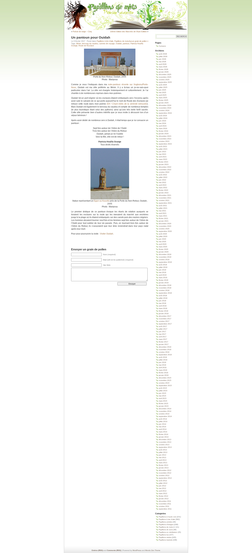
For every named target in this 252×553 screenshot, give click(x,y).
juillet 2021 (163, 208)
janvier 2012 (164, 499)
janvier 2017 (164, 344)
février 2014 (163, 434)
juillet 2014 (163, 421)
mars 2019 (163, 277)
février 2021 (163, 218)
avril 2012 (162, 491)
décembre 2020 (165, 223)
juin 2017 (162, 331)
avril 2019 (162, 275)
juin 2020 (162, 239)
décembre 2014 (165, 409)
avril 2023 (162, 157)
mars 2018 (163, 308)
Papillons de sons (166, 530)
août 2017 (163, 326)
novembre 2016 (165, 349)
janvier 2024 (164, 134)
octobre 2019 (164, 259)
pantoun (126, 43)
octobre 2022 (164, 172)
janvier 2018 (164, 313)
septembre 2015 (165, 385)
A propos (162, 46)
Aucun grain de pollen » (138, 41)
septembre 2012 (165, 478)
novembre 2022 (165, 170)
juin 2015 (162, 393)
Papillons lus (164, 535)
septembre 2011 (165, 509)
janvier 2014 (164, 437)
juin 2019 (162, 270)
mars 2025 (163, 98)
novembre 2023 (165, 139)
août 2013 (163, 450)
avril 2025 (162, 95)
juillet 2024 (163, 118)
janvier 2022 (164, 193)
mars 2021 (163, 216)
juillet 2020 (163, 236)
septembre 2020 (165, 231)
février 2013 (163, 465)
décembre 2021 (165, 195)
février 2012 (163, 496)
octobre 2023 (164, 141)
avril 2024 (162, 126)
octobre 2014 (164, 414)
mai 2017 (162, 334)
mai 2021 (162, 211)
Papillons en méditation (168, 532)
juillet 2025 (163, 87)
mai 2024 (162, 123)
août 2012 (163, 481)
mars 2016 (163, 370)
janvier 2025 (164, 103)
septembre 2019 (165, 262)
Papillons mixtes (165, 537)
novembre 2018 (165, 288)
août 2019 (163, 265)
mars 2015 (163, 401)
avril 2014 (162, 429)
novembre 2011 (165, 504)
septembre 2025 (165, 82)
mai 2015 (162, 396)
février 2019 (163, 280)
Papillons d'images (166, 524)
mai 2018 (162, 303)
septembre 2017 (165, 324)
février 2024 (163, 131)
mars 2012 (163, 493)
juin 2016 (162, 362)
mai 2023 (162, 154)
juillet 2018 (163, 298)
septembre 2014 (165, 416)
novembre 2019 (165, 257)
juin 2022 (162, 180)
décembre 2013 (165, 439)
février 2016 (163, 373)
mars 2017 (163, 339)
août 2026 (163, 54)
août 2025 (163, 85)
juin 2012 (162, 486)
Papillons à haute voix (167, 517)
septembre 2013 (165, 447)
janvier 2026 (164, 72)
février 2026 (163, 69)
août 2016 (163, 357)
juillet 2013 (163, 452)
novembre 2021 (165, 198)
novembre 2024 (165, 108)
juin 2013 (162, 455)
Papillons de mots (126, 11)
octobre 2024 (164, 110)
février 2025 (163, 100)
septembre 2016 (165, 355)
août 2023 (163, 146)
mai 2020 (162, 241)
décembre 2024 (165, 105)
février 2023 (163, 162)
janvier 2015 (164, 406)
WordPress (137, 550)
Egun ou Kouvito (101, 201)
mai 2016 (162, 365)
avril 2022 (162, 185)
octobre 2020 (164, 229)
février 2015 (163, 403)
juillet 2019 (163, 267)
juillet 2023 (163, 149)
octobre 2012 (164, 475)
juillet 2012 (163, 483)
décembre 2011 (165, 501)
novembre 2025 (165, 77)
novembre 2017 (165, 319)
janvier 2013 (164, 468)
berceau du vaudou (90, 43)
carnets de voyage (107, 43)
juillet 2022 (163, 177)
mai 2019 (162, 272)
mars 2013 (163, 463)
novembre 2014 (165, 411)
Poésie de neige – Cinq (82, 32)
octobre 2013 (164, 445)
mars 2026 (163, 67)
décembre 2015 (165, 378)
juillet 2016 (163, 360)
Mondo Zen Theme (152, 550)
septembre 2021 (165, 203)
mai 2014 (162, 427)
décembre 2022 (165, 167)
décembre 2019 (165, 254)
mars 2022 (163, 188)
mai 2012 (162, 488)
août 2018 (163, 295)
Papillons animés (165, 522)
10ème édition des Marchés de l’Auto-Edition (128, 32)
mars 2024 (163, 128)
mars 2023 (163, 159)
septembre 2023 (165, 144)
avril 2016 (162, 367)
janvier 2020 (164, 252)
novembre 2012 (165, 473)
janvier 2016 (164, 375)
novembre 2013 (165, 442)
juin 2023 (162, 152)
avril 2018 (162, 306)
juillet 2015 (163, 391)
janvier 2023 (164, 164)
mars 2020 (163, 247)
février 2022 (163, 190)
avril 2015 (162, 398)
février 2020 (163, 249)
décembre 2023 (165, 136)
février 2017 (163, 342)
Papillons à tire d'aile (105, 41)
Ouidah (119, 43)
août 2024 (163, 116)
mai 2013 (162, 457)
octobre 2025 (164, 80)
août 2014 (163, 419)
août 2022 (163, 175)
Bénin (78, 43)
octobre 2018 (164, 290)
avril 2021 (162, 213)
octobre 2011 (164, 506)
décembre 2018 (165, 285)
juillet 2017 (163, 329)
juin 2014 (162, 424)
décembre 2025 (165, 74)
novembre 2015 (165, 380)
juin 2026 (162, 59)
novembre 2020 (165, 226)
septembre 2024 (165, 113)
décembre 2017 (165, 316)
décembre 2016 (165, 347)
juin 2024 (162, 121)
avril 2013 (162, 460)
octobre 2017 (164, 321)
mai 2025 (162, 92)
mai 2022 (162, 182)
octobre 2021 (164, 200)
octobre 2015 (164, 383)
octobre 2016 (164, 352)
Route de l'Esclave (86, 46)
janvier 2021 (164, 221)
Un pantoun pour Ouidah (90, 37)
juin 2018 (162, 301)
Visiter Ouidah (106, 234)
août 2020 (163, 234)
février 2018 (163, 311)
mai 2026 (162, 62)
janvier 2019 (164, 283)
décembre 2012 (165, 470)
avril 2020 (162, 244)
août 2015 (163, 388)
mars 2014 (163, 432)
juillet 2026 (163, 56)
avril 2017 (162, 337)
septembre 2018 (165, 293)
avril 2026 (162, 64)
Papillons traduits (165, 540)
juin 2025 (162, 90)
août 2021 (163, 205)
